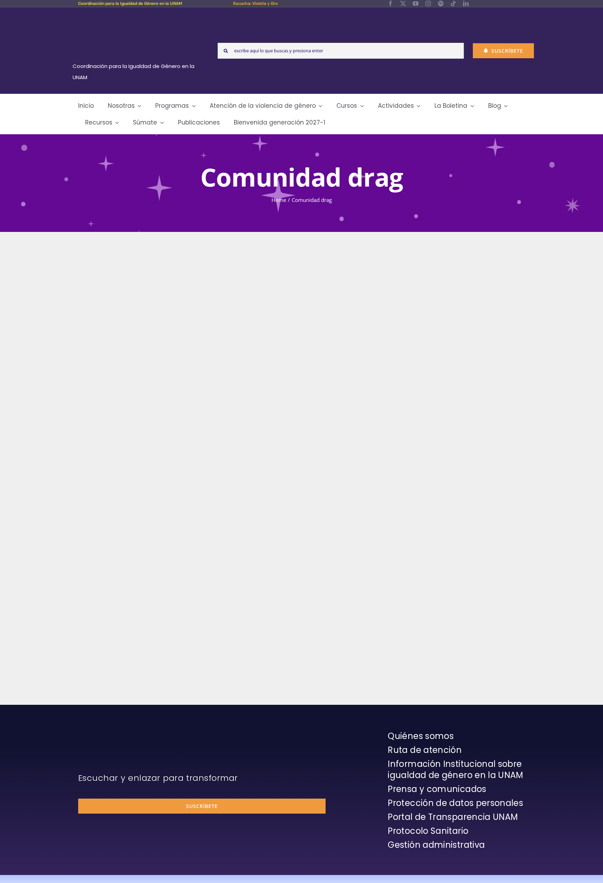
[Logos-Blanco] (136, 15)
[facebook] (390, 3)
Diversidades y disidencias (122, 574)
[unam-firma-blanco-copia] (97, 732)
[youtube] (415, 3)
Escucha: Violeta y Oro (255, 3)
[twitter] (403, 3)
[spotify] (441, 3)
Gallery (196, 405)
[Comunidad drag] (186, 405)
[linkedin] (466, 3)
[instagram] (428, 3)
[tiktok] (453, 3)
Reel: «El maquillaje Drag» (176, 405)
